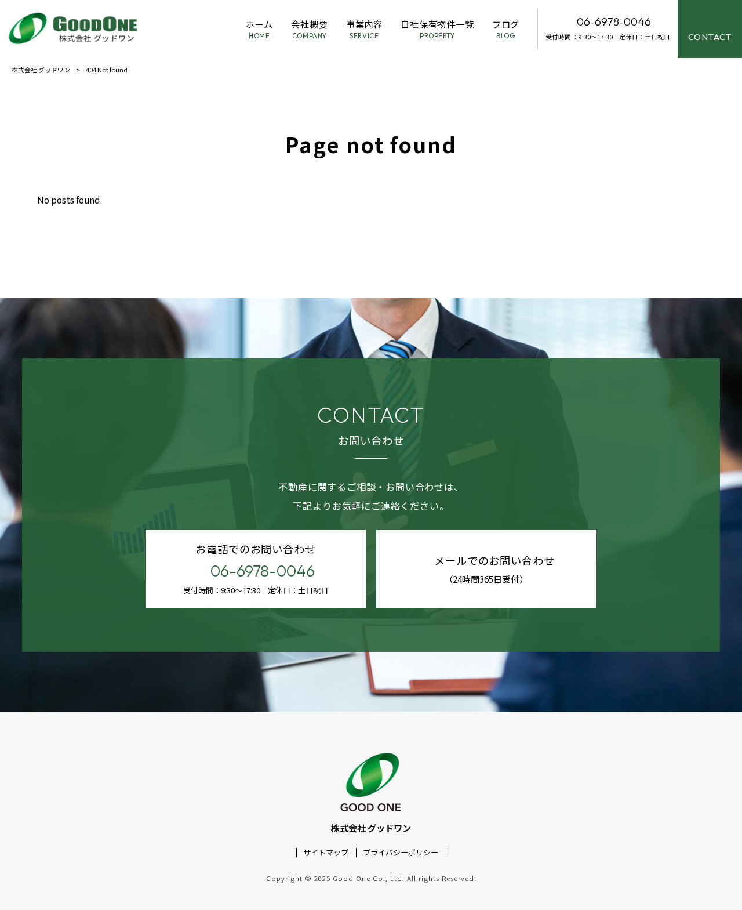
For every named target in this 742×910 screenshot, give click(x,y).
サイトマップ (325, 852)
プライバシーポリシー (400, 852)
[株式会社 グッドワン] (74, 29)
